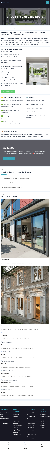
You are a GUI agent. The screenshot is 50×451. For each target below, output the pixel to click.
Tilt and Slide (5, 259)
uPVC (12, 28)
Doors (16, 28)
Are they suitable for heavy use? (11, 183)
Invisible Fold (5, 363)
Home (8, 28)
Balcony (3, 344)
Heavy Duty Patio (6, 382)
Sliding (3, 354)
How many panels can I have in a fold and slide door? (16, 178)
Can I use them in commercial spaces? (13, 187)
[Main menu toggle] (47, 2)
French (3, 392)
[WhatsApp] (7, 423)
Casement (4, 326)
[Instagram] (5, 423)
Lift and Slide (5, 373)
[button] (25, 178)
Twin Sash (4, 335)
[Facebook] (3, 423)
